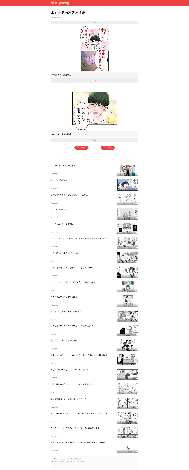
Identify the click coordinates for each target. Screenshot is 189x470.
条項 (70, 462)
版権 (82, 462)
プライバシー (77, 462)
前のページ (81, 148)
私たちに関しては (56, 462)
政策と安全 (65, 462)
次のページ (107, 148)
